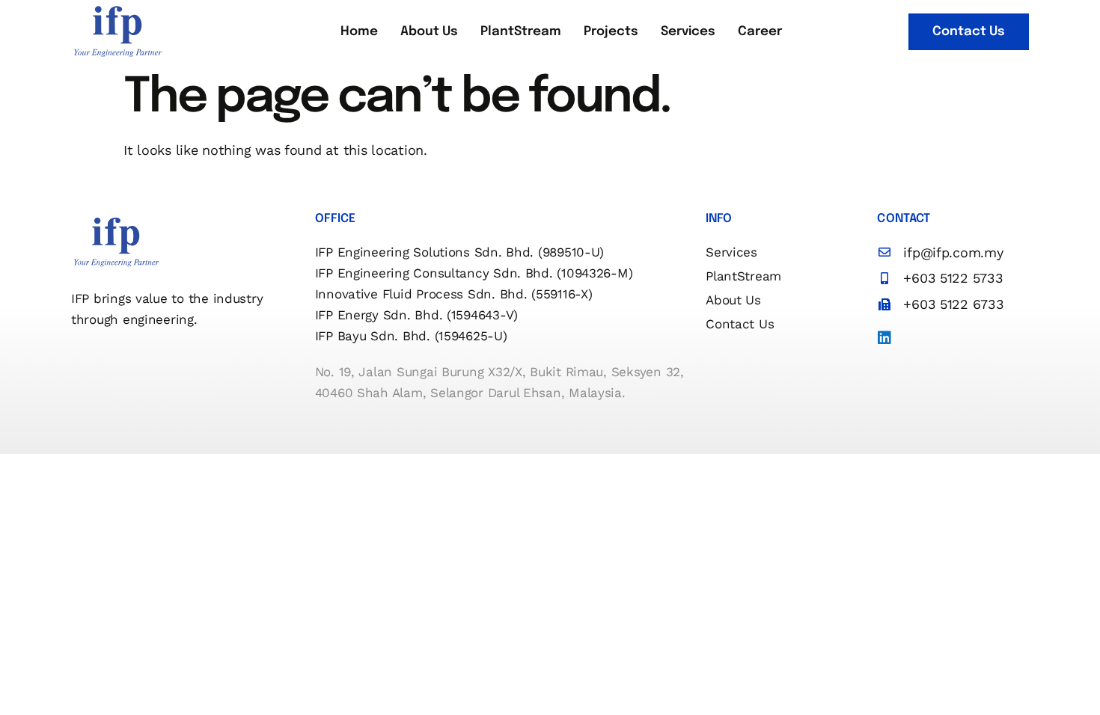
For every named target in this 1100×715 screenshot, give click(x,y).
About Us (429, 31)
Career (760, 31)
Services (688, 31)
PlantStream (520, 31)
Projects (611, 31)
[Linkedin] (884, 338)
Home (359, 31)
